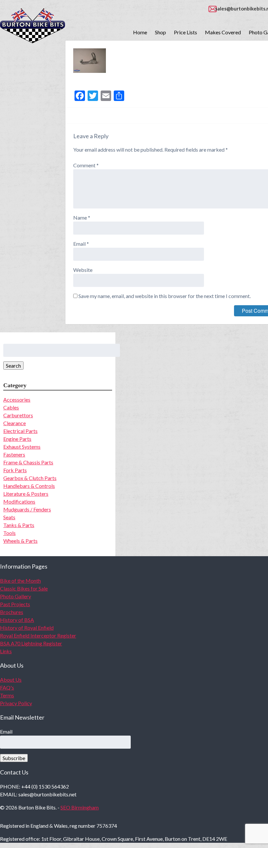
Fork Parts (15, 470)
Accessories (16, 399)
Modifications (19, 501)
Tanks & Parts (18, 525)
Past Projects (15, 604)
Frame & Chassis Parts (28, 462)
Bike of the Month (20, 580)
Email (81, 244)
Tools (9, 533)
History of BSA (17, 620)
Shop (160, 32)
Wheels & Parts (20, 541)
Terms (7, 695)
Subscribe (14, 758)
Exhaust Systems (22, 446)
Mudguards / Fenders (27, 509)
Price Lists (185, 32)
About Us (11, 679)
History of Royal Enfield (27, 627)
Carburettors (18, 415)
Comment (86, 165)
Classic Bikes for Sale (24, 588)
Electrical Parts (20, 431)
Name (81, 217)
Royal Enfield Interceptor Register (38, 635)
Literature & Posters (25, 494)
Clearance (14, 423)
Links (6, 651)
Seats (9, 517)
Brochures (11, 612)
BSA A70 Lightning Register (31, 643)
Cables (11, 407)
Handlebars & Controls (29, 486)
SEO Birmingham (79, 807)
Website (82, 270)
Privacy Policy (16, 703)
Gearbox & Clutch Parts (30, 478)
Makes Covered (223, 32)
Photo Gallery (15, 596)
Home (140, 32)
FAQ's (7, 687)
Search (13, 365)
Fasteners (14, 454)
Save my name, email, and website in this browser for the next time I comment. (164, 296)
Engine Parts (17, 439)
